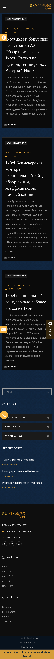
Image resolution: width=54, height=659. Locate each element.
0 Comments (15, 32)
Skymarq (30, 28)
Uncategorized (13, 435)
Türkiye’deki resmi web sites (18, 460)
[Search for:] (27, 391)
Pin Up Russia (12, 426)
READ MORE (10, 124)
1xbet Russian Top (16, 19)
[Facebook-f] (4, 543)
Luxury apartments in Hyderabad (21, 471)
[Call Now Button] (4, 415)
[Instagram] (19, 543)
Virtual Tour (50, 331)
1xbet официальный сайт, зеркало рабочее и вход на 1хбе (25, 301)
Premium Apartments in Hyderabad (22, 482)
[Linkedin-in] (12, 543)
